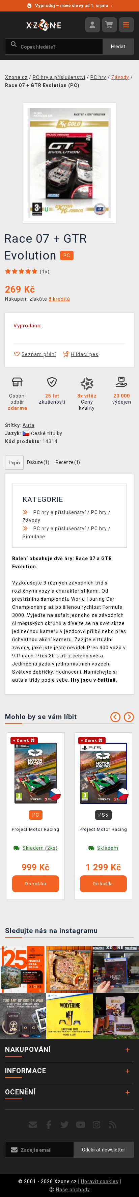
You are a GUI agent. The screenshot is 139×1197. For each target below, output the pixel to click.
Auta (28, 425)
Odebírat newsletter (103, 1150)
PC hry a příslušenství (59, 512)
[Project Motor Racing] (35, 773)
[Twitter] (65, 1125)
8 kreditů (59, 299)
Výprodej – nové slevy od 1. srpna (73, 5)
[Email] (33, 1125)
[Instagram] (96, 1125)
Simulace (34, 536)
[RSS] (113, 1125)
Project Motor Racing (35, 829)
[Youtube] (81, 1125)
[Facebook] (49, 1125)
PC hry (99, 512)
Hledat (118, 47)
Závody (31, 520)
